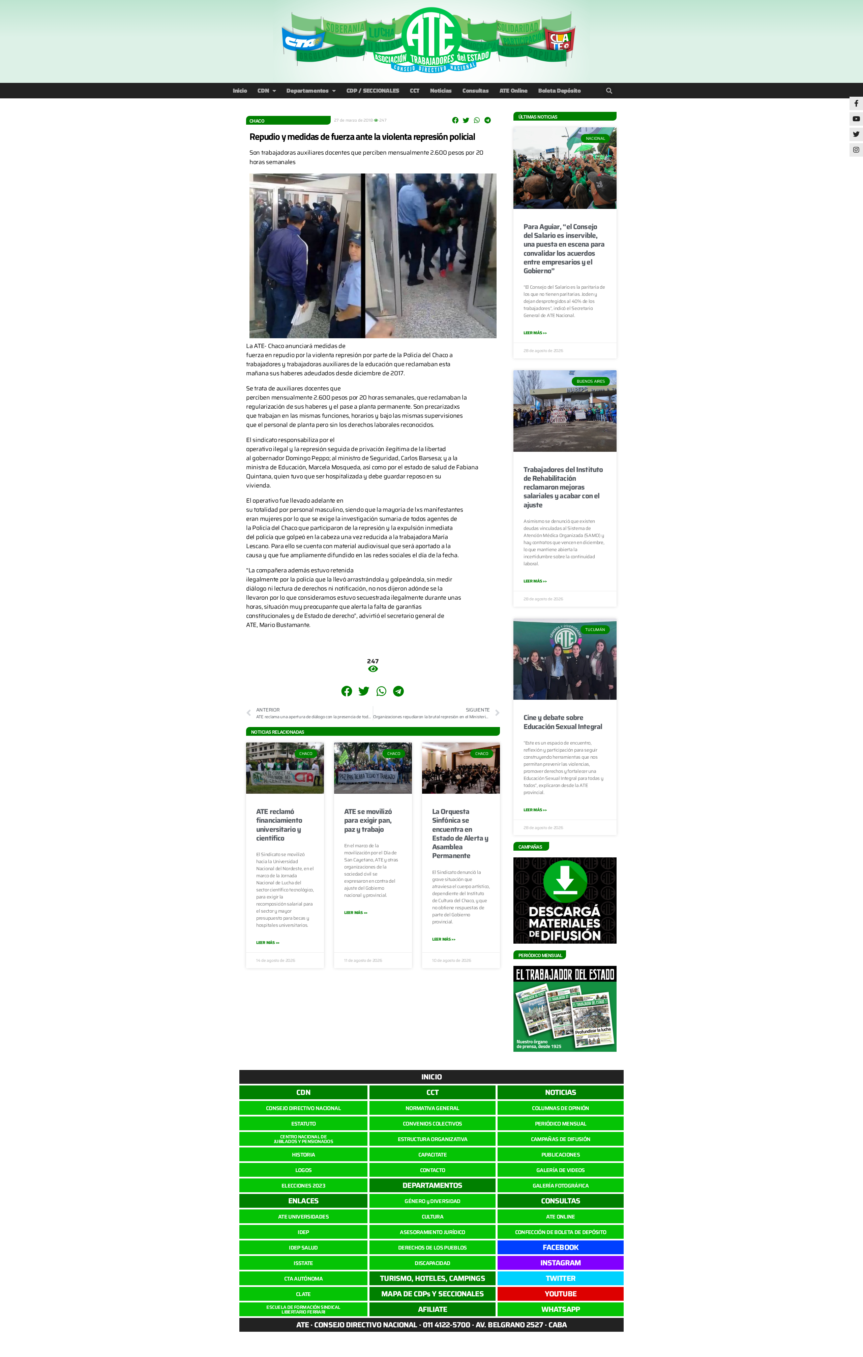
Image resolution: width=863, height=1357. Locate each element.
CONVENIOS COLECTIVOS (432, 1123)
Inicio (240, 90)
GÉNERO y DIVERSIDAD (432, 1201)
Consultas (476, 90)
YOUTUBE (560, 1294)
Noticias (441, 90)
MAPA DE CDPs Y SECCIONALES (432, 1294)
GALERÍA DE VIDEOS (560, 1170)
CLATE (303, 1294)
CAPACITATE (432, 1154)
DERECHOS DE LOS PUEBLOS (432, 1247)
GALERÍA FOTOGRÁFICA (561, 1185)
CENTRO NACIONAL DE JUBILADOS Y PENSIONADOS (303, 1139)
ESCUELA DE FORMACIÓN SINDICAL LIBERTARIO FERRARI (303, 1309)
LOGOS (303, 1170)
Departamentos (308, 90)
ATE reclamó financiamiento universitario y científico (279, 825)
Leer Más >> (267, 942)
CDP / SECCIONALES (373, 90)
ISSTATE (303, 1263)
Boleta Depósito (559, 90)
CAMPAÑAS (530, 847)
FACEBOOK (560, 1247)
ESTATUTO (303, 1123)
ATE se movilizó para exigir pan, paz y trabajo (368, 820)
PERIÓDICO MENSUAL (561, 1123)
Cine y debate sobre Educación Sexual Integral (563, 722)
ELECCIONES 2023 (303, 1185)
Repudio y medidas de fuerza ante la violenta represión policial (362, 136)
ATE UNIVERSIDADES (303, 1216)
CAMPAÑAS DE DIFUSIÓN (561, 1139)
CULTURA (432, 1216)
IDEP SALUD (303, 1247)
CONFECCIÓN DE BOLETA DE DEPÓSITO (560, 1232)
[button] (609, 90)
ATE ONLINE (560, 1216)
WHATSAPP (560, 1309)
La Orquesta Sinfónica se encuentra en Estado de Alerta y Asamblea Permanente (460, 833)
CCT (414, 90)
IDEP (303, 1232)
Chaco (256, 121)
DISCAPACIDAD (432, 1263)
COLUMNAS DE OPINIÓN (560, 1108)
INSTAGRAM (560, 1263)
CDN (263, 90)
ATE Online (514, 90)
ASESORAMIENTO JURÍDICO (432, 1232)
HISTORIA (303, 1154)
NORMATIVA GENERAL (432, 1108)
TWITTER (560, 1278)
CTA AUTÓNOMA (303, 1278)
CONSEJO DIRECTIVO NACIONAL (303, 1108)
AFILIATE (432, 1309)
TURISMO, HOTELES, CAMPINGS (432, 1278)
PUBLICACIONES (560, 1154)
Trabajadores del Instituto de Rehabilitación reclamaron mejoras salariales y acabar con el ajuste (563, 487)
